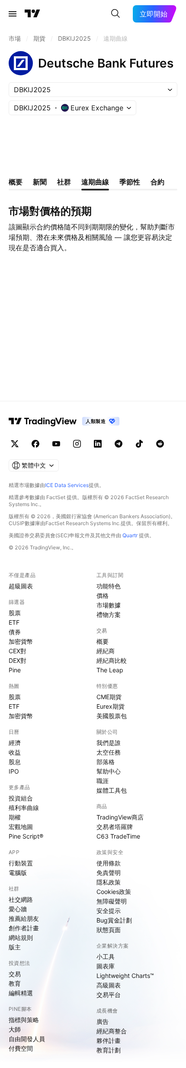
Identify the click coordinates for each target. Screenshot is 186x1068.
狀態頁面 (108, 929)
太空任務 (108, 752)
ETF (14, 622)
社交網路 (21, 899)
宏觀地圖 (21, 826)
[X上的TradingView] (15, 444)
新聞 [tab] (40, 181)
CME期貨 (109, 696)
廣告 (102, 1021)
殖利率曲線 (24, 807)
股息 (15, 761)
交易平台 (108, 994)
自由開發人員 (27, 1038)
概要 (102, 641)
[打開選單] (12, 14)
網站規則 (21, 937)
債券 (15, 632)
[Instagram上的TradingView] (77, 444)
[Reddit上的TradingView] (160, 444)
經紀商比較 (111, 660)
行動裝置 (21, 863)
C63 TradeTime (118, 836)
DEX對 (17, 660)
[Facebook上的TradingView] (35, 444)
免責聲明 (108, 872)
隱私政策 (108, 882)
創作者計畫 (24, 928)
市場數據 (108, 605)
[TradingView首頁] (32, 14)
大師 (15, 1029)
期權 (15, 817)
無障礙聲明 (111, 901)
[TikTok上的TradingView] (139, 444)
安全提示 (108, 910)
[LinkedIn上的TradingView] (98, 444)
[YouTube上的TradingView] (56, 444)
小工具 (105, 956)
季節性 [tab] (129, 181)
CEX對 (17, 651)
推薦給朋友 (24, 918)
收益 (15, 752)
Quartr (130, 535)
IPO (14, 771)
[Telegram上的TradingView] (118, 444)
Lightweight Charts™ (125, 975)
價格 (102, 595)
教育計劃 (108, 1050)
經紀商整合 (111, 1031)
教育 (15, 983)
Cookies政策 (113, 891)
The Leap (109, 670)
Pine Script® (26, 836)
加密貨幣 (21, 641)
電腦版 (18, 872)
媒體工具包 (111, 790)
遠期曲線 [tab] (95, 181)
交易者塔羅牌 (114, 826)
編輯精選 (21, 993)
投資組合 (21, 798)
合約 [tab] (157, 181)
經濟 (15, 742)
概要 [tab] (15, 181)
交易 (15, 974)
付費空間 (21, 1048)
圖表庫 (105, 966)
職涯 (102, 780)
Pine (15, 670)
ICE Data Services (67, 485)
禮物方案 (108, 614)
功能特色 (108, 586)
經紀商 (105, 651)
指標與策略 (24, 1019)
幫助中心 (108, 771)
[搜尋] (115, 14)
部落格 (105, 761)
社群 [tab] (64, 181)
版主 (15, 947)
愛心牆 (18, 909)
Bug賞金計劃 (114, 920)
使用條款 (108, 863)
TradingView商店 (120, 817)
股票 (15, 612)
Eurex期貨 (110, 706)
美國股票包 (111, 716)
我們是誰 (108, 742)
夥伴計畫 (108, 1040)
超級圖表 (21, 586)
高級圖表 (108, 985)
